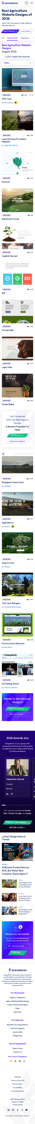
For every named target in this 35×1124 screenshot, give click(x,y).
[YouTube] (26, 1110)
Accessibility (17, 1088)
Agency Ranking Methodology (17, 1001)
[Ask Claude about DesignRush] (11, 1061)
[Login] (26, 3)
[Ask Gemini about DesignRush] (15, 1061)
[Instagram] (13, 1110)
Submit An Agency (17, 1028)
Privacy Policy (17, 1084)
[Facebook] (17, 1110)
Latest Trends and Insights (17, 1005)
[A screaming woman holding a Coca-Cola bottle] (9, 897)
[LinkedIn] (9, 1110)
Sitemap (17, 1077)
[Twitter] (22, 1110)
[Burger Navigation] (31, 3)
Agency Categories (17, 997)
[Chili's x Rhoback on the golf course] (9, 883)
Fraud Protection (17, 1091)
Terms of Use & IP (17, 1080)
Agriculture (6, 95)
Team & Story (17, 1048)
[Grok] (24, 1061)
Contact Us (17, 1052)
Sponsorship (17, 1032)
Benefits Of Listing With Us (17, 1025)
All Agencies (17, 1036)
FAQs (17, 1008)
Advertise (17, 1012)
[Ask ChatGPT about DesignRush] (20, 1061)
